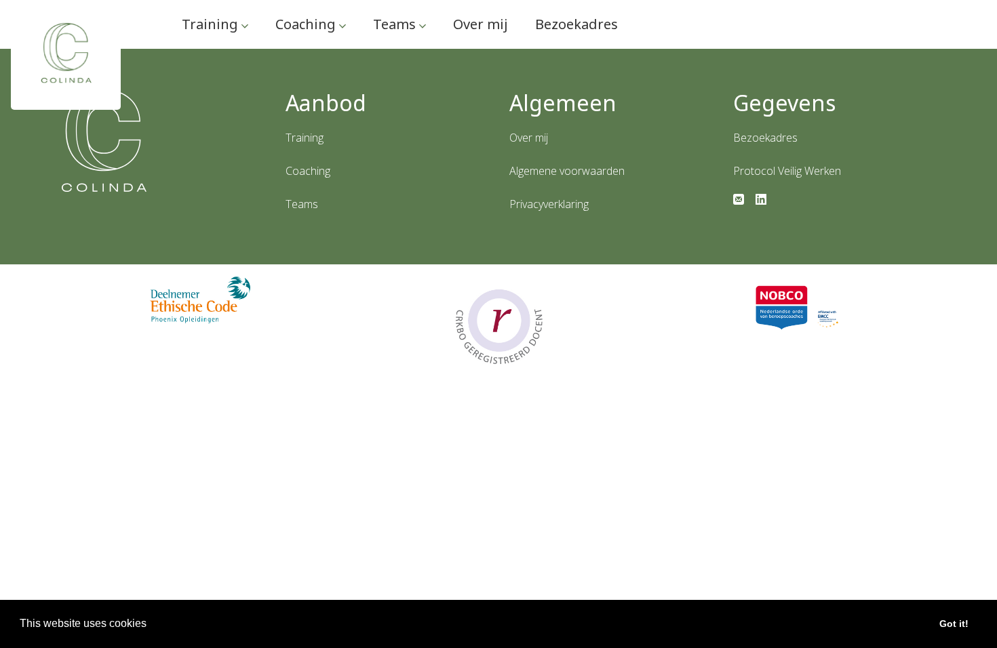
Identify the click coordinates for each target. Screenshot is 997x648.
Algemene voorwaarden (567, 170)
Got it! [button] (954, 623)
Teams (396, 24)
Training (211, 24)
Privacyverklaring (549, 204)
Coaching (307, 24)
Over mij (480, 24)
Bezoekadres (576, 24)
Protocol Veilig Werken (787, 170)
